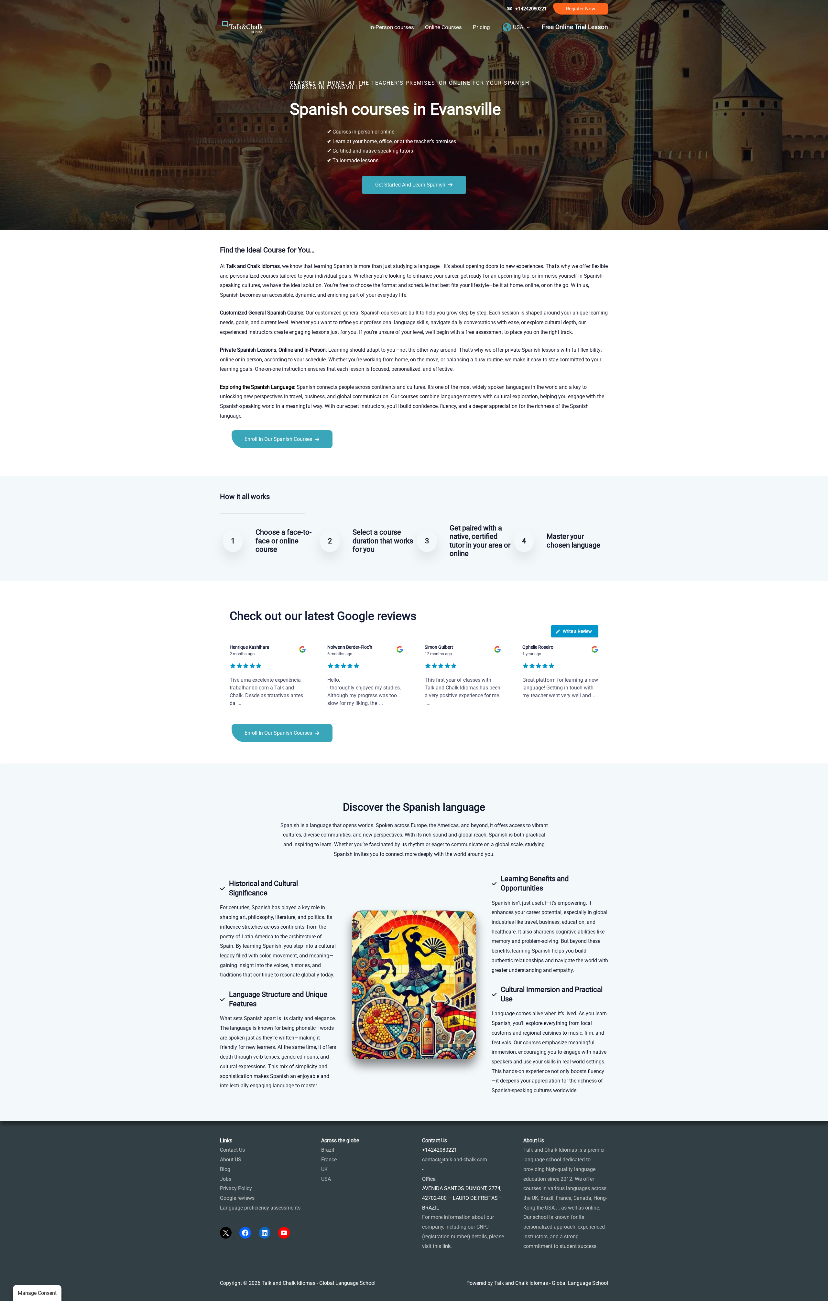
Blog (225, 1169)
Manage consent (37, 1293)
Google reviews (237, 1198)
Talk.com (263, 463)
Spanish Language (272, 387)
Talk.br (243, 463)
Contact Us (232, 1150)
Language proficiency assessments (260, 1208)
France (329, 1160)
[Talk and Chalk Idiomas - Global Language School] (242, 27)
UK (324, 1169)
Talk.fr (227, 463)
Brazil (327, 1150)
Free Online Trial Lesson (575, 27)
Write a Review (577, 631)
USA (326, 1179)
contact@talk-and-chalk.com (454, 1160)
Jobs (225, 1179)
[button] (580, 9)
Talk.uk (283, 463)
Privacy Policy (236, 1188)
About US (230, 1160)
